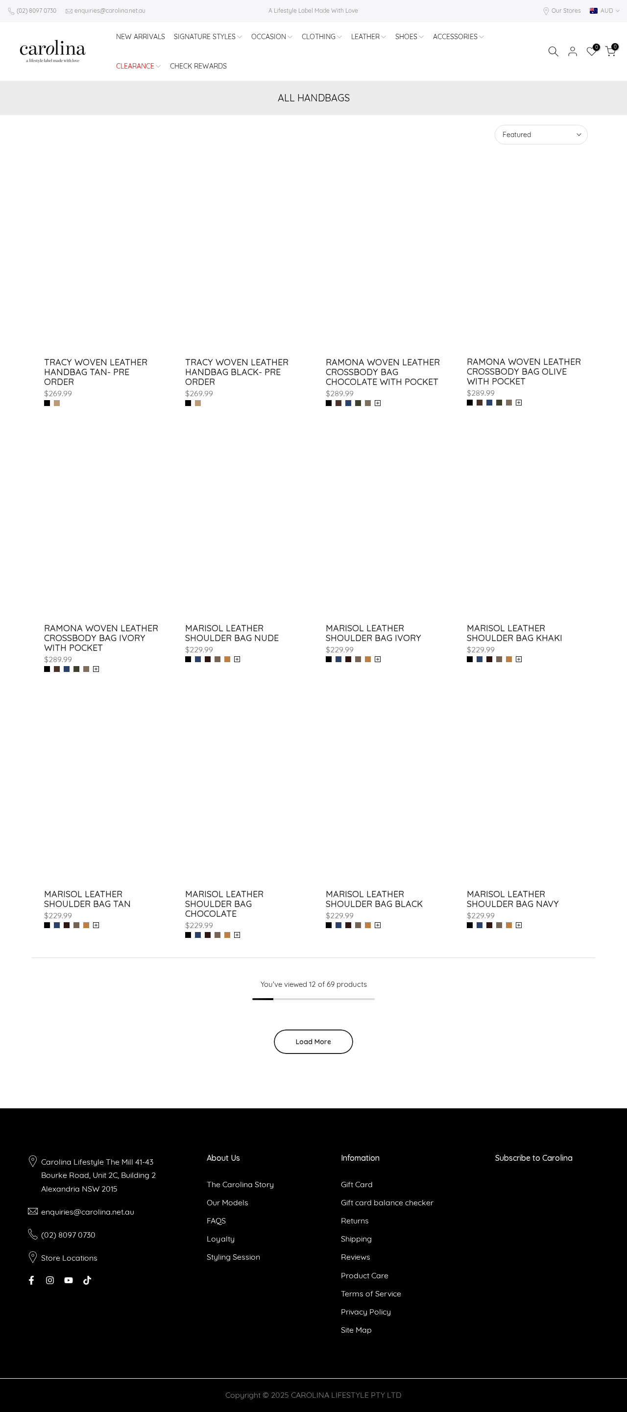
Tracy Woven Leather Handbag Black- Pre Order (237, 372)
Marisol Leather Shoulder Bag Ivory (373, 633)
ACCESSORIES (455, 36)
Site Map (356, 1330)
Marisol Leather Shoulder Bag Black (374, 898)
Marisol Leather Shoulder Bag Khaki (514, 633)
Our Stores (566, 10)
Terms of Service (371, 1293)
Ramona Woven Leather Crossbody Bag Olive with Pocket (524, 371)
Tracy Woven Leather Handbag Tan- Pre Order (95, 372)
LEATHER (365, 36)
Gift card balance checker (387, 1202)
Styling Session (233, 1257)
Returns (355, 1220)
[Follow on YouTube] (68, 1280)
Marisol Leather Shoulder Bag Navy (513, 898)
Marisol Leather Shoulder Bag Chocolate (224, 903)
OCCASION (268, 36)
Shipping (356, 1239)
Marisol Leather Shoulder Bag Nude (232, 633)
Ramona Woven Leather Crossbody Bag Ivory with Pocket (101, 637)
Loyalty (221, 1239)
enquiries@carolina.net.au (109, 10)
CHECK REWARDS (198, 66)
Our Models (227, 1202)
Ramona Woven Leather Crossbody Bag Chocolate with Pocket (383, 372)
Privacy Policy (366, 1311)
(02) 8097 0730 (36, 10)
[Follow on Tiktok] (87, 1280)
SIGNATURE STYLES (205, 36)
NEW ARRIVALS (140, 36)
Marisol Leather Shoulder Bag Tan (87, 898)
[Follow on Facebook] (31, 1280)
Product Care (364, 1275)
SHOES (406, 36)
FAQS (216, 1220)
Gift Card (357, 1184)
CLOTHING (319, 36)
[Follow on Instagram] (50, 1280)
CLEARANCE (135, 66)
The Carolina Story (240, 1184)
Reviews (355, 1257)
